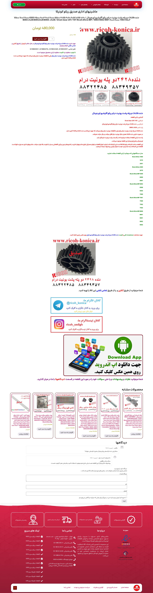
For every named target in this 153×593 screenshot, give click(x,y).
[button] (80, 28)
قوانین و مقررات (98, 587)
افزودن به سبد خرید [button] (111, 436)
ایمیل (125, 491)
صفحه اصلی (125, 5)
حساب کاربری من (112, 587)
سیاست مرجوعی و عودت (82, 587)
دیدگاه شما (123, 474)
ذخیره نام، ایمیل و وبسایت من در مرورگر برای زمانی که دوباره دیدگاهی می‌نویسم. (102, 497)
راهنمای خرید (84, 5)
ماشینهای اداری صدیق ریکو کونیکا (76, 11)
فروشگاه (106, 5)
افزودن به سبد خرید (40, 39)
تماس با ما (64, 5)
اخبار (74, 5)
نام (126, 484)
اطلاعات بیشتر (135, 434)
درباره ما (116, 5)
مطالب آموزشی (97, 5)
